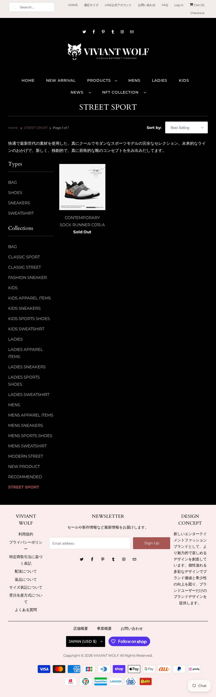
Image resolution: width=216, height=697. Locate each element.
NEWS (78, 92)
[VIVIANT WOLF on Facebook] (93, 32)
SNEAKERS (19, 202)
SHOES (15, 192)
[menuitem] (102, 80)
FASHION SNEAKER (27, 277)
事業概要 (104, 628)
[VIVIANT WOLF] (108, 53)
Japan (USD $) (83, 641)
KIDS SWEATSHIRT (26, 328)
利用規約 (25, 534)
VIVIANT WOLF (106, 655)
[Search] (14, 7)
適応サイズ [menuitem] (91, 5)
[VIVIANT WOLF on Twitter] (84, 32)
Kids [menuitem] (184, 80)
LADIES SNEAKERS (27, 366)
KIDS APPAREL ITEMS (29, 298)
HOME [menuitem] (73, 5)
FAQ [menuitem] (165, 5)
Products (99, 80)
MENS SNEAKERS (25, 425)
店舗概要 (80, 628)
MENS (14, 404)
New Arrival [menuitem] (61, 80)
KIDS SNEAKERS (24, 308)
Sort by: (155, 127)
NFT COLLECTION (121, 92)
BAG (12, 182)
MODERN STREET (25, 456)
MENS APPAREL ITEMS (30, 415)
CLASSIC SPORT (24, 256)
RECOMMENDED (25, 476)
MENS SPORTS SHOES (30, 435)
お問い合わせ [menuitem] (146, 5)
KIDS (13, 287)
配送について (26, 571)
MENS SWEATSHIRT (27, 445)
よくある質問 (26, 609)
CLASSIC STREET (24, 267)
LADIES (15, 339)
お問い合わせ (132, 628)
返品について (26, 579)
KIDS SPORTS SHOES (29, 318)
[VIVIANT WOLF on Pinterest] (103, 32)
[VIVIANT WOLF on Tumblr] (112, 32)
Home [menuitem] (28, 80)
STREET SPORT (108, 107)
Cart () (198, 5)
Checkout (197, 13)
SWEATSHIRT (21, 213)
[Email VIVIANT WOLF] (131, 32)
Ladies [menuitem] (159, 80)
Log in (178, 5)
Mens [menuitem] (134, 80)
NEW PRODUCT (24, 466)
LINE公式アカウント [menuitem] (118, 5)
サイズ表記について (25, 587)
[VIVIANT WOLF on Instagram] (122, 32)
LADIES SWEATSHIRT (28, 394)
